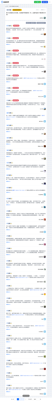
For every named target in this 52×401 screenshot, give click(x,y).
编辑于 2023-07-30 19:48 (18, 190)
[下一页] (26, 399)
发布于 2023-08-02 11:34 (30, 78)
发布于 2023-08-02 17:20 (21, 277)
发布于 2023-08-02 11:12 (36, 363)
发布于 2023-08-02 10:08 (26, 375)
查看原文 (42, 9)
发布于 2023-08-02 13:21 (15, 389)
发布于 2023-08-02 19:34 (36, 290)
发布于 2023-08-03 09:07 (18, 315)
